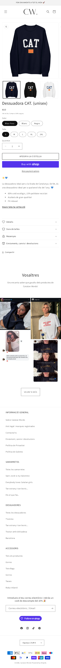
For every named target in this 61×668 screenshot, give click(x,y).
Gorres (9, 562)
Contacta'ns (11, 432)
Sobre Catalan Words (15, 420)
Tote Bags (10, 568)
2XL (41, 134)
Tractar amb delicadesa (16, 531)
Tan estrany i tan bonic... (17, 488)
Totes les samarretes (15, 469)
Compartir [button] (9, 252)
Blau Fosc (9, 123)
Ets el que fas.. (12, 495)
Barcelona (10, 538)
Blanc (24, 123)
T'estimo (10, 519)
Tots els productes (14, 556)
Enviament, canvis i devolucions (20, 439)
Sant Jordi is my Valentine (18, 476)
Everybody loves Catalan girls (19, 482)
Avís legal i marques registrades (20, 426)
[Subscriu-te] (52, 608)
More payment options (30, 171)
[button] (6, 12)
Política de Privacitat (15, 445)
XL (31, 134)
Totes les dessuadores (16, 512)
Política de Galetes (14, 451)
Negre (37, 123)
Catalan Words (25, 663)
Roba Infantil (12, 587)
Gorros (9, 575)
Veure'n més (30, 392)
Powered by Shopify (39, 663)
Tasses (9, 581)
